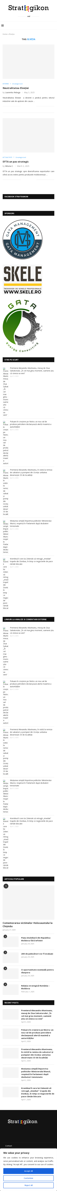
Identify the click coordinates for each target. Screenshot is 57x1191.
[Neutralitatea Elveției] (28, 62)
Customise (28, 1178)
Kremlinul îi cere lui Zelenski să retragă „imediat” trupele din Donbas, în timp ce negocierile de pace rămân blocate (31, 561)
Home (5, 34)
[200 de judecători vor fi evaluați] (11, 957)
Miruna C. (9, 166)
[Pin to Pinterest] (31, 106)
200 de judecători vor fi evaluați (37, 953)
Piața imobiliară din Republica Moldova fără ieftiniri (35, 939)
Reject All (29, 1185)
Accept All (28, 1171)
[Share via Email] (34, 106)
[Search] (54, 25)
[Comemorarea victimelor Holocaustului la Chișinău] (28, 902)
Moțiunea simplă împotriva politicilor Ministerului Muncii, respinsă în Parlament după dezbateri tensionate (30, 523)
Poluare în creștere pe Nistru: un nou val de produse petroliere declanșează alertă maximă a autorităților (30, 424)
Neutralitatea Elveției (16, 88)
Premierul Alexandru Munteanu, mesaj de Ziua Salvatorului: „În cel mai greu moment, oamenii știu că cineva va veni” (32, 371)
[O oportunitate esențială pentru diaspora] (11, 973)
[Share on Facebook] (26, 106)
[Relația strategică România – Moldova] (11, 989)
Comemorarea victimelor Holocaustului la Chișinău (27, 924)
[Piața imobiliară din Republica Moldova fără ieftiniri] (11, 941)
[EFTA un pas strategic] (28, 135)
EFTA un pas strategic (16, 161)
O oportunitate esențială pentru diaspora (37, 971)
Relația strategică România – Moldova (35, 987)
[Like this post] (22, 106)
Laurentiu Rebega (12, 92)
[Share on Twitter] (29, 106)
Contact (8, 1145)
